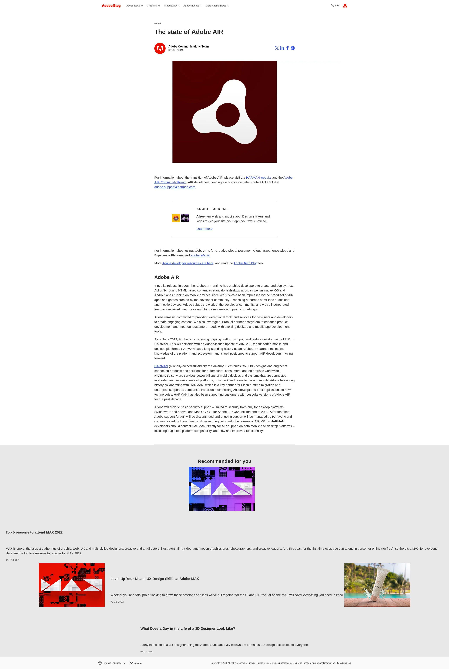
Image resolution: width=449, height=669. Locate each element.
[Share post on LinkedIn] (282, 48)
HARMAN (161, 366)
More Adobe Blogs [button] (216, 5)
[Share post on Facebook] (287, 48)
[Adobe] (345, 5)
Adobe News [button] (133, 5)
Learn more (204, 228)
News (158, 23)
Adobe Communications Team (188, 46)
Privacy (251, 663)
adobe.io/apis (200, 255)
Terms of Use (263, 663)
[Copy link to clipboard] (293, 48)
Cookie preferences (281, 663)
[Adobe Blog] (113, 5)
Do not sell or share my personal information (314, 663)
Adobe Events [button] (191, 5)
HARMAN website (258, 177)
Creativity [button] (152, 5)
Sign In (335, 5)
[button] (111, 663)
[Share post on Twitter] (277, 48)
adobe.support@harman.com (174, 187)
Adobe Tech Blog (245, 263)
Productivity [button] (170, 5)
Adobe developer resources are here (187, 263)
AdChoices (345, 663)
